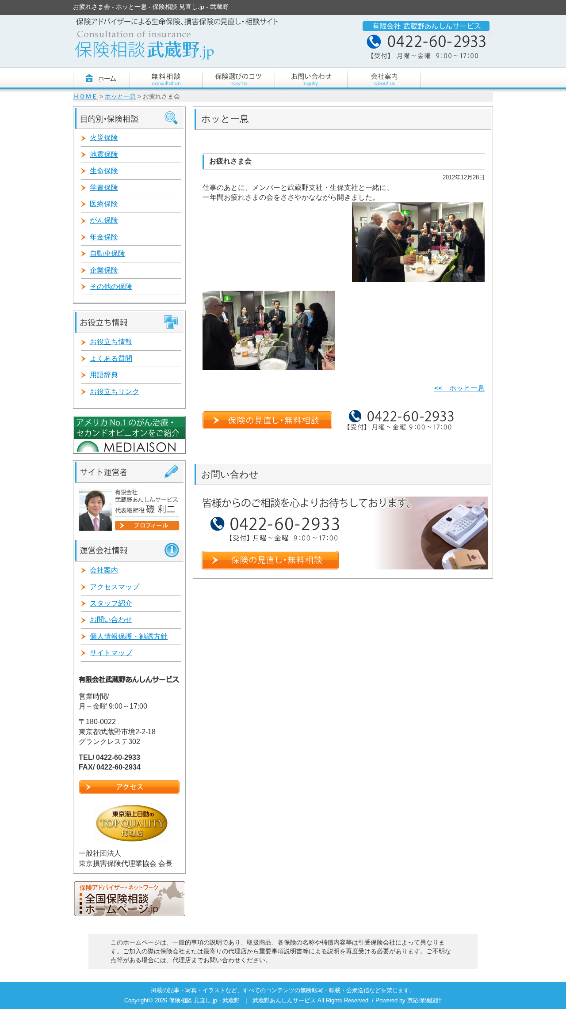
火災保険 (104, 137)
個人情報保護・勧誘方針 (129, 636)
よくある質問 (111, 358)
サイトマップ (111, 652)
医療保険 (104, 204)
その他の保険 (111, 286)
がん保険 (104, 220)
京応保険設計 (424, 1000)
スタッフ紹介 (111, 603)
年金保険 (104, 237)
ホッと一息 (120, 96)
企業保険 (104, 270)
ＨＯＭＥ (85, 96)
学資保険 (104, 187)
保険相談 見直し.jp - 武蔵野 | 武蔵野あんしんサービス (243, 1000)
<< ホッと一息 (459, 388)
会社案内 (104, 570)
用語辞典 (104, 375)
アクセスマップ (114, 587)
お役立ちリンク (114, 391)
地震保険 (104, 154)
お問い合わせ (111, 619)
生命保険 (104, 170)
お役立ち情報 (111, 341)
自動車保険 (107, 253)
